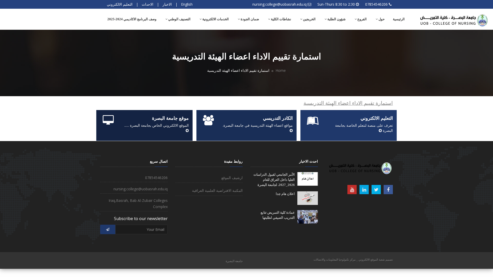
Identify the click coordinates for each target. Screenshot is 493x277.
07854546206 (376, 4)
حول (381, 19)
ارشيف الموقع (232, 177)
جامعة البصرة (234, 261)
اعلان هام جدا (285, 194)
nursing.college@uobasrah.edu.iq (279, 4)
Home (281, 70)
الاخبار (167, 4)
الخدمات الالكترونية (215, 19)
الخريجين (309, 19)
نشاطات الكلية (280, 19)
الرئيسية (399, 19)
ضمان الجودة (249, 19)
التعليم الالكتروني (119, 4)
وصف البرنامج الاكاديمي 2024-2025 (131, 19)
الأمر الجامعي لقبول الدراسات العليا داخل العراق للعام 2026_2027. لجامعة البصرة (274, 180)
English (187, 4)
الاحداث (147, 4)
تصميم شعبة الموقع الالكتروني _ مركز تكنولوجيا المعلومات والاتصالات (353, 259)
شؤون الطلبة (336, 19)
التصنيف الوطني (179, 19)
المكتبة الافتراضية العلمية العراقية (217, 190)
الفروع (362, 19)
